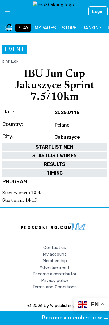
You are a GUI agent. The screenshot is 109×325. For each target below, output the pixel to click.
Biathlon (10, 61)
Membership (54, 260)
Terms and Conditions (54, 287)
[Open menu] (5, 11)
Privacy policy (54, 280)
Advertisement (54, 267)
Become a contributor (54, 273)
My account (54, 254)
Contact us (54, 247)
